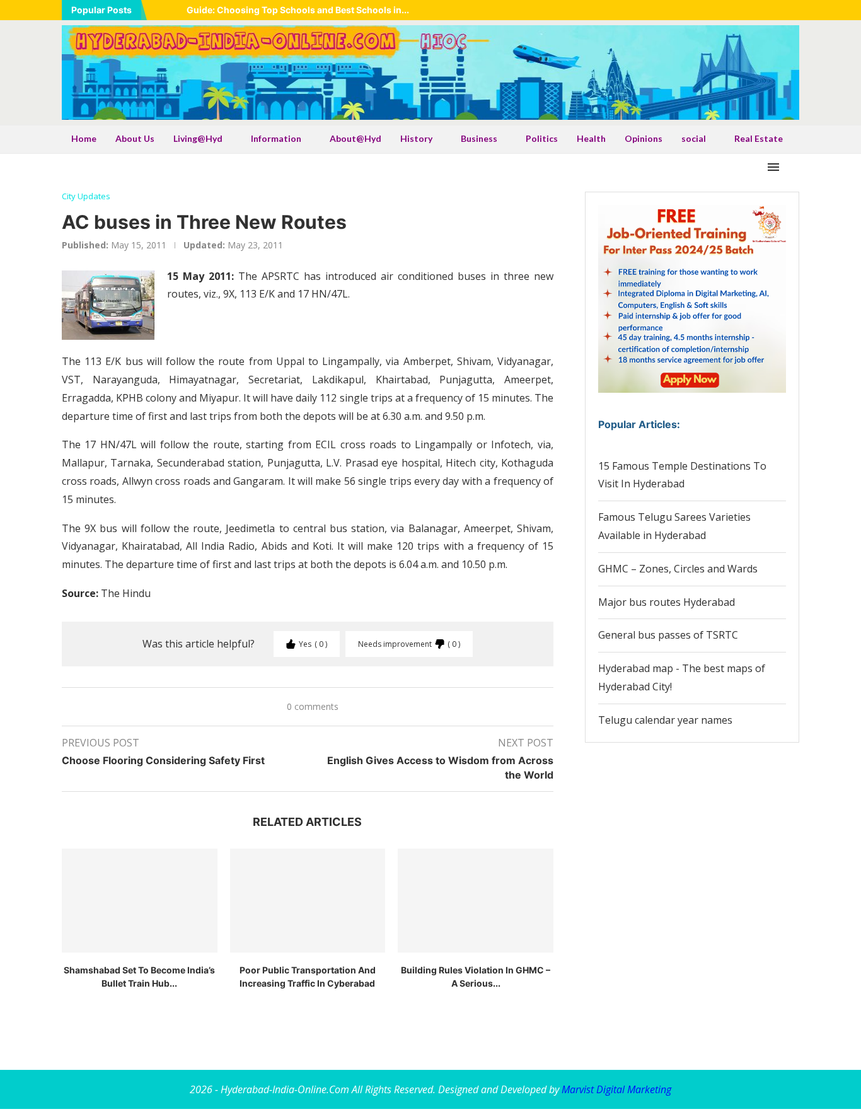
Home (83, 138)
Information (276, 138)
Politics (542, 138)
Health (591, 138)
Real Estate (758, 138)
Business (479, 138)
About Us (134, 138)
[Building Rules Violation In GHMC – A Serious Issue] (475, 900)
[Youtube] (764, 10)
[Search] (793, 167)
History (416, 138)
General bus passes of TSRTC (668, 635)
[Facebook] (716, 10)
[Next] (175, 10)
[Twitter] (732, 10)
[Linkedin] (748, 10)
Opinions (643, 138)
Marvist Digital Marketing (616, 1089)
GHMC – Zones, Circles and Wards (678, 569)
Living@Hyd (197, 138)
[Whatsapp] (779, 10)
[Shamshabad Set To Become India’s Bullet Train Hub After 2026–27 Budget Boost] (139, 900)
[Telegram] (795, 10)
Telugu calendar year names (665, 720)
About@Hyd (355, 138)
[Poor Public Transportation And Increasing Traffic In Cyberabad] (308, 900)
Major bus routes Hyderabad (666, 602)
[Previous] (159, 10)
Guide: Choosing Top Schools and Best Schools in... (298, 9)
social (693, 138)
